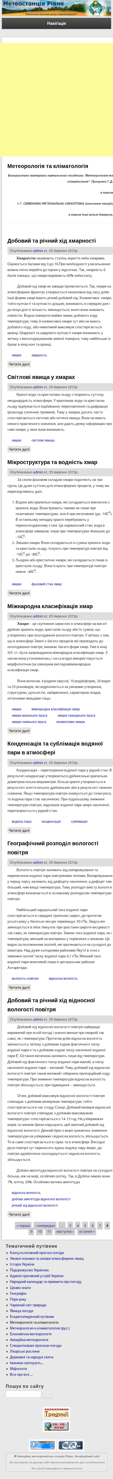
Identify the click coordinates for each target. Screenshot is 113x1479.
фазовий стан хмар (47, 584)
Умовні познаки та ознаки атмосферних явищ (47, 1258)
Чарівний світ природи (28, 1305)
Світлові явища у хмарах (41, 377)
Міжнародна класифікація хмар (50, 606)
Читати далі (20, 364)
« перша (23, 1226)
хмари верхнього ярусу (29, 715)
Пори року (18, 1299)
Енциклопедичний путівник (32, 1317)
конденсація (51, 822)
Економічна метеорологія (31, 1334)
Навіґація (56, 23)
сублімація (79, 822)
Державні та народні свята (31, 1357)
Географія (18, 1293)
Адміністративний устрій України (36, 1276)
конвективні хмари (70, 722)
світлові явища (43, 440)
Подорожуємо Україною (29, 1270)
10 (40, 1231)
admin (38, 251)
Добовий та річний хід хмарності (51, 240)
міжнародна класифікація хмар (56, 709)
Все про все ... (21, 1374)
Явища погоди (21, 1311)
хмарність (39, 355)
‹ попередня (45, 1226)
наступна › (65, 1231)
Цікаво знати (20, 1288)
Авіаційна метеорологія (29, 1340)
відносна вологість (63, 978)
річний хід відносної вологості (35, 1205)
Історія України (22, 1264)
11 (49, 1231)
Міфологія (18, 1369)
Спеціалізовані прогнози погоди (35, 1345)
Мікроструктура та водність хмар (52, 462)
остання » (87, 1231)
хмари (16, 355)
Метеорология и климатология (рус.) (40, 1328)
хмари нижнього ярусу (29, 722)
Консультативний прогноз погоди (37, 1253)
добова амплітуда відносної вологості (41, 1199)
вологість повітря (25, 978)
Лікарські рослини (24, 1351)
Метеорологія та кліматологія (34, 1322)
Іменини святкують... (27, 1363)
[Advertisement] (56, 99)
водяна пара (22, 822)
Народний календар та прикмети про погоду (46, 1282)
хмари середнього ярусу (76, 715)
